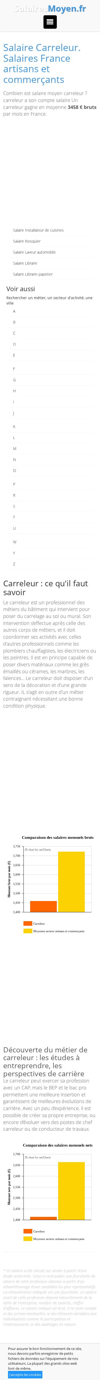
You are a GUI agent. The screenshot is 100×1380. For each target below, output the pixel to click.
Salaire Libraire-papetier (33, 274)
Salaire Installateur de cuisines (38, 230)
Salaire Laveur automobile (34, 252)
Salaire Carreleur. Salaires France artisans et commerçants (42, 63)
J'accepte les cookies (25, 1374)
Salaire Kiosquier (27, 241)
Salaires (50, 8)
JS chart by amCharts (38, 849)
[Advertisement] (50, 174)
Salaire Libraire (25, 263)
